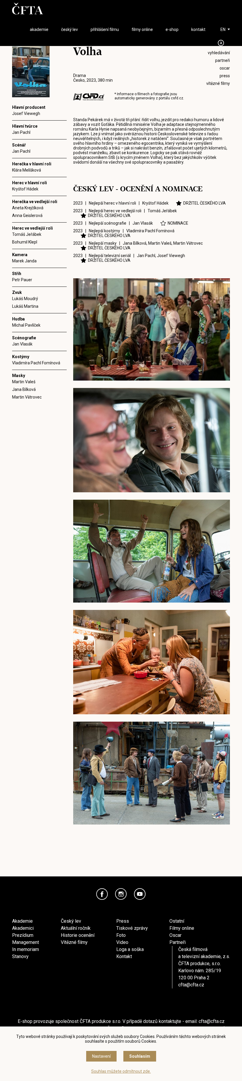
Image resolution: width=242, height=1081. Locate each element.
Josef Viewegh (26, 113)
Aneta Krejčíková (27, 207)
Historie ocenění (77, 935)
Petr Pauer (22, 279)
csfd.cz (177, 98)
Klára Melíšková (26, 170)
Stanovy (20, 956)
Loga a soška (130, 949)
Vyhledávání (219, 52)
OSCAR (225, 68)
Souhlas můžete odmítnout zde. (121, 1071)
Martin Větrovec (27, 397)
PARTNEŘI (222, 60)
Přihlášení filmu (105, 29)
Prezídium (22, 935)
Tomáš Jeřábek (26, 234)
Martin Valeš (23, 381)
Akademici (23, 928)
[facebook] (102, 894)
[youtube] (140, 894)
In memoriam (25, 949)
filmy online (142, 29)
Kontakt (124, 956)
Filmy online (181, 928)
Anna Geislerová (27, 215)
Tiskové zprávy (132, 928)
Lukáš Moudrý (25, 298)
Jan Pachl (21, 132)
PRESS (225, 75)
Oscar (175, 935)
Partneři (177, 942)
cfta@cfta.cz (191, 985)
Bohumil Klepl (24, 242)
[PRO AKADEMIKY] (221, 43)
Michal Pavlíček (26, 325)
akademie (39, 29)
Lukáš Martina (25, 306)
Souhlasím (139, 1056)
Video (122, 942)
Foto (121, 935)
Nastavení (101, 1056)
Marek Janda (24, 261)
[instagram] (121, 894)
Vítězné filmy (74, 942)
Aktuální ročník (76, 928)
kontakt (198, 29)
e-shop (172, 29)
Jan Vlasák (22, 344)
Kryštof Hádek (25, 189)
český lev (69, 29)
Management (25, 942)
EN (222, 29)
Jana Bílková (24, 389)
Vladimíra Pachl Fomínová (36, 363)
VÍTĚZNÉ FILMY (218, 83)
